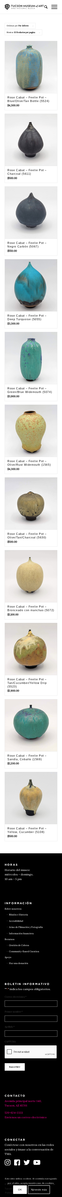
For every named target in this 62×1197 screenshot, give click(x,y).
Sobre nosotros (13, 908)
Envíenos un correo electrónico (26, 1117)
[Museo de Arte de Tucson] (26, 7)
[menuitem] (44, 7)
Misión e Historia (18, 914)
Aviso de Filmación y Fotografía (26, 927)
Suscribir (14, 1067)
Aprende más (39, 1189)
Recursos (9, 939)
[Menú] (52, 7)
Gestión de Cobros (19, 945)
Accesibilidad (16, 921)
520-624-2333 (14, 1112)
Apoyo (8, 957)
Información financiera (21, 933)
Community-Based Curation (24, 951)
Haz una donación (18, 963)
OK (20, 1189)
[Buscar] (44, 7)
